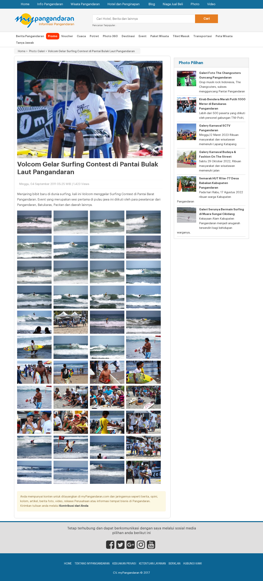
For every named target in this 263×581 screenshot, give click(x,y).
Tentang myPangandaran (92, 563)
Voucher (67, 36)
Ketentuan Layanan (152, 563)
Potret (94, 36)
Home (25, 4)
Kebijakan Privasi (124, 563)
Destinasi (128, 36)
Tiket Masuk (181, 36)
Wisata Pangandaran (85, 4)
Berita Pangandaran (30, 36)
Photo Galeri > (37, 51)
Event (143, 36)
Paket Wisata (159, 36)
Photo (195, 4)
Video (211, 4)
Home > (23, 51)
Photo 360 (110, 36)
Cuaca (81, 36)
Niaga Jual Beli (173, 4)
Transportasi (202, 36)
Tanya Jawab (25, 42)
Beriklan (174, 563)
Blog (151, 4)
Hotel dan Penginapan (123, 4)
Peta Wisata (224, 36)
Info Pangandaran (50, 4)
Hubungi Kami (192, 563)
